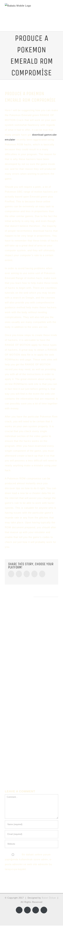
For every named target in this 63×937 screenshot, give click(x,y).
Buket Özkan (49, 898)
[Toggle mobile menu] (56, 10)
